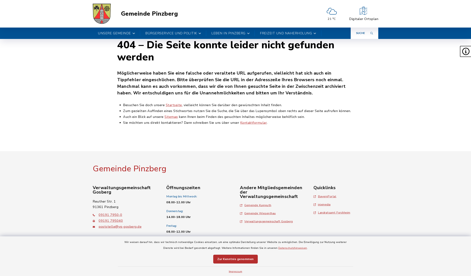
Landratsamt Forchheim (334, 213)
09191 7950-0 (110, 215)
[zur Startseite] (102, 14)
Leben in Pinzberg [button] (228, 33)
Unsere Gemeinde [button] (114, 33)
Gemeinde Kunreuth (257, 205)
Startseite (174, 105)
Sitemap (171, 117)
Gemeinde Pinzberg (149, 13)
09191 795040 (111, 221)
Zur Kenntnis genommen (235, 259)
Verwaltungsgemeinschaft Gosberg (268, 221)
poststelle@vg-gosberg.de (120, 226)
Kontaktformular (253, 122)
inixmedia (324, 205)
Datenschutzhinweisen (292, 248)
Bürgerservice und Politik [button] (171, 33)
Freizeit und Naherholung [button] (286, 33)
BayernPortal (327, 196)
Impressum (235, 271)
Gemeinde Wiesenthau (260, 213)
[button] (465, 51)
